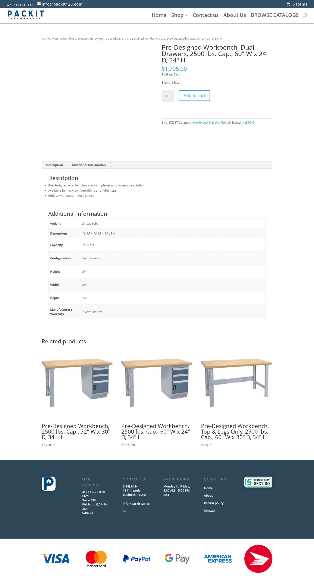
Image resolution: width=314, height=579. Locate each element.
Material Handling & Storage (70, 38)
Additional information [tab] (89, 165)
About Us (234, 15)
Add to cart (194, 95)
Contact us (206, 15)
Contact (210, 510)
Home (159, 15)
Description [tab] (54, 165)
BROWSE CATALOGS (275, 15)
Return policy (214, 503)
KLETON (248, 122)
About (208, 495)
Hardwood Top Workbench (107, 38)
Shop (177, 15)
